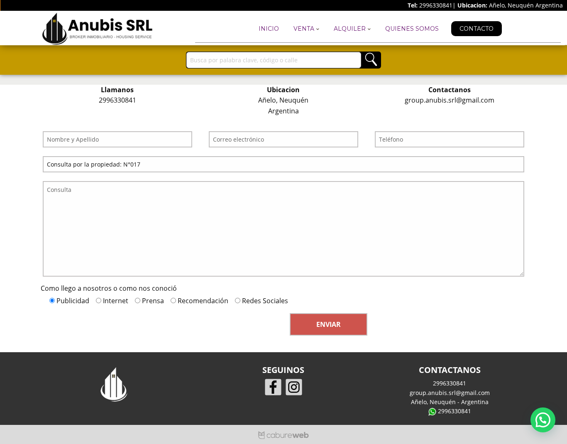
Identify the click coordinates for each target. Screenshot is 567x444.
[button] (542, 419)
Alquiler (350, 28)
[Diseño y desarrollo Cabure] (283, 434)
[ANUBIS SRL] (94, 28)
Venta (304, 28)
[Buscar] (371, 60)
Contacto (476, 28)
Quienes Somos (412, 28)
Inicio (269, 28)
